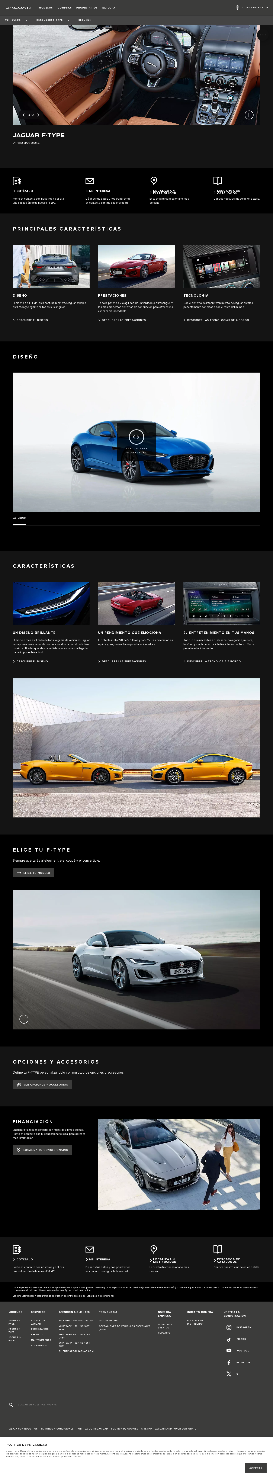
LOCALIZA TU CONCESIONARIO (45, 1150)
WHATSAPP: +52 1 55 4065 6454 (74, 1336)
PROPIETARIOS (40, 1329)
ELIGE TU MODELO (36, 873)
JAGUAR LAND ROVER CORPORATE (175, 1429)
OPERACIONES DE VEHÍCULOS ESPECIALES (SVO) (124, 1328)
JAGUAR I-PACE (15, 1339)
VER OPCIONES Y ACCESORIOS (45, 1084)
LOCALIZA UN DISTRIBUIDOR (195, 1322)
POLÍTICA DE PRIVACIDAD (92, 1429)
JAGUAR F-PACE (15, 1322)
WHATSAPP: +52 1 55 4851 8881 (74, 1344)
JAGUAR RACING (109, 1320)
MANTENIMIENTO (41, 1340)
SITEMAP (146, 1429)
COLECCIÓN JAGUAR (38, 1322)
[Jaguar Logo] (18, 7)
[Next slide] (38, 115)
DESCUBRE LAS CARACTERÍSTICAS (214, 137)
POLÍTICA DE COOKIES (124, 1429)
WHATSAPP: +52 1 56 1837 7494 (74, 1328)
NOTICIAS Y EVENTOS (165, 1326)
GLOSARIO (164, 1333)
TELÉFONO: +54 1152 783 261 (76, 1320)
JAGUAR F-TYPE (15, 1331)
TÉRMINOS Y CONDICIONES (57, 1429)
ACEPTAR (256, 1468)
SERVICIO (37, 1334)
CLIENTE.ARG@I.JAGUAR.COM (76, 1351)
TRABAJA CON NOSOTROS (22, 1429)
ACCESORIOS (39, 1345)
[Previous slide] (23, 115)
